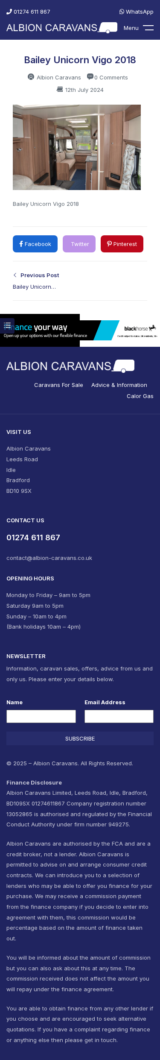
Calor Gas (140, 395)
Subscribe (80, 738)
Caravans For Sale (58, 384)
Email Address (104, 702)
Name (14, 702)
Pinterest (124, 243)
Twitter (79, 243)
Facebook (37, 243)
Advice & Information (119, 384)
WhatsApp (139, 11)
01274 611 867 (31, 11)
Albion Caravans (58, 77)
